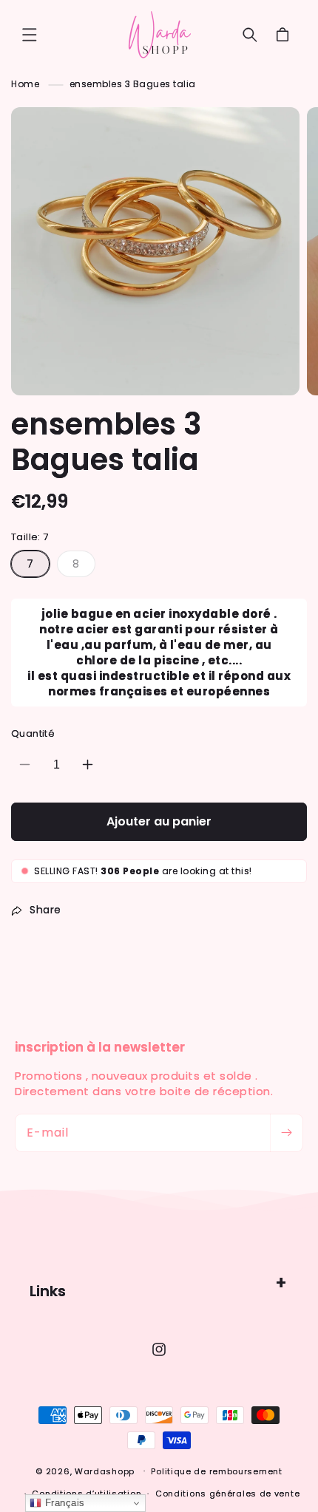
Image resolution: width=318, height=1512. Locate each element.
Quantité (33, 733)
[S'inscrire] (286, 1133)
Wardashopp (105, 1471)
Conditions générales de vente (227, 1493)
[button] (29, 34)
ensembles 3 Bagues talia (133, 84)
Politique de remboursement (216, 1471)
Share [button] (45, 909)
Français (63, 1502)
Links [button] (48, 1291)
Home (25, 84)
